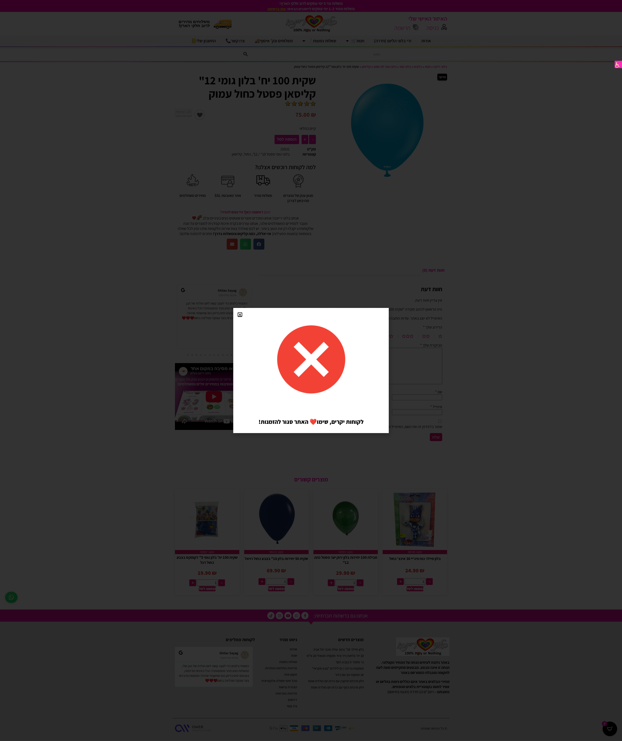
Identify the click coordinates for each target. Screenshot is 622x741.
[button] (240, 314)
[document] (311, 370)
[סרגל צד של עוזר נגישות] (618, 64)
